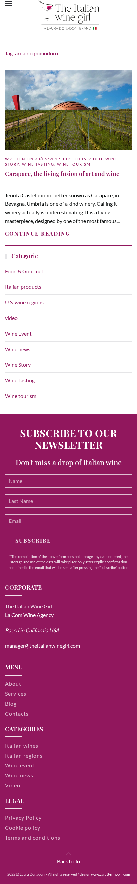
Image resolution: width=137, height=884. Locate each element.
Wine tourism (74, 164)
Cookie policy (22, 827)
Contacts (17, 713)
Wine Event (18, 333)
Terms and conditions (32, 837)
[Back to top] (68, 854)
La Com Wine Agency (29, 615)
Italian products (23, 286)
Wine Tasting (38, 164)
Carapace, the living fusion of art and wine (62, 174)
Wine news (17, 349)
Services (15, 693)
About (13, 684)
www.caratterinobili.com (110, 874)
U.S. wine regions (24, 302)
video (95, 159)
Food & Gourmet (24, 271)
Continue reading (37, 233)
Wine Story (18, 365)
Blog (11, 703)
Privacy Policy (23, 817)
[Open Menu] (8, 3)
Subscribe (33, 540)
